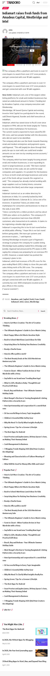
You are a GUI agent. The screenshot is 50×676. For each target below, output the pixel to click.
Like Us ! (7, 610)
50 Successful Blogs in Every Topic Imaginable (22, 413)
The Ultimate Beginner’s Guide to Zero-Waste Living (25, 330)
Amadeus (14, 299)
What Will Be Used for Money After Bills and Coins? (24, 464)
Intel (21, 302)
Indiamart (15, 302)
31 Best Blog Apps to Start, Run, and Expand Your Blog (24, 661)
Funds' (42, 299)
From (37, 299)
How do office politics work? (15, 354)
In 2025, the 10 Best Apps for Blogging (17, 640)
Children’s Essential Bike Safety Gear (18, 418)
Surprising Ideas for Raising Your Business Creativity (24, 344)
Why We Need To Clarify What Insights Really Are (23, 423)
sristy (10, 30)
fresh (31, 299)
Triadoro (13, 2)
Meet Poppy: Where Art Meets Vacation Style (22, 335)
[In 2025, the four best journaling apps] (41, 653)
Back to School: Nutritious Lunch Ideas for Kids (22, 340)
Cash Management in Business (16, 444)
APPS (5, 8)
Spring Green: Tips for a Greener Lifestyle (20, 427)
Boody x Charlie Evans (12, 349)
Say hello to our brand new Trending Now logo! (22, 378)
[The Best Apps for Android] (41, 631)
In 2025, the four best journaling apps (17, 650)
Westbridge (34, 302)
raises (26, 302)
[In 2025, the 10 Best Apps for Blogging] (41, 642)
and (20, 299)
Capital (26, 299)
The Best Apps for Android (14, 432)
